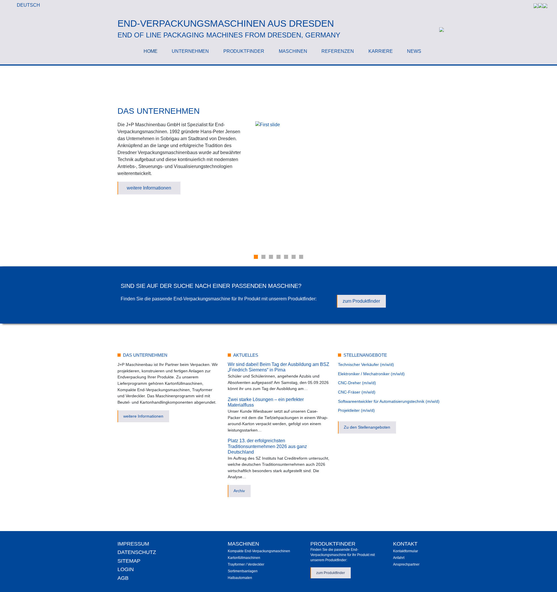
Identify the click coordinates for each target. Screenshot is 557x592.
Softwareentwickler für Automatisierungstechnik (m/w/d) (389, 401)
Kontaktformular (405, 551)
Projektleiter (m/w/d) (356, 410)
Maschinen (293, 51)
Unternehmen (190, 51)
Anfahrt (398, 558)
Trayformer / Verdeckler (246, 564)
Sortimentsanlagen (243, 571)
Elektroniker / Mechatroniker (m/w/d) (371, 373)
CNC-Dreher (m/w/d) (357, 382)
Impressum (133, 544)
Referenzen (337, 51)
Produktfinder (243, 51)
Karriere (380, 51)
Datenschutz (136, 552)
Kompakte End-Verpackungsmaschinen (259, 551)
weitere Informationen (149, 187)
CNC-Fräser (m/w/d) (356, 392)
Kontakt (405, 544)
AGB (123, 578)
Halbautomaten (240, 578)
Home (151, 51)
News (414, 51)
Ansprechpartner (406, 564)
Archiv (239, 490)
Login (125, 569)
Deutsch (28, 5)
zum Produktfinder (361, 301)
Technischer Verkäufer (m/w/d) (366, 364)
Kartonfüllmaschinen (244, 558)
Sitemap (128, 561)
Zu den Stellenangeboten (367, 427)
